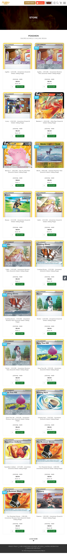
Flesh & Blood (48, 2)
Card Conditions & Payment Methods (31, 546)
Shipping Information (51, 546)
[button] (64, 3)
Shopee (41, 3)
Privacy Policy (13, 546)
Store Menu (29, 3)
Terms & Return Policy (33, 548)
